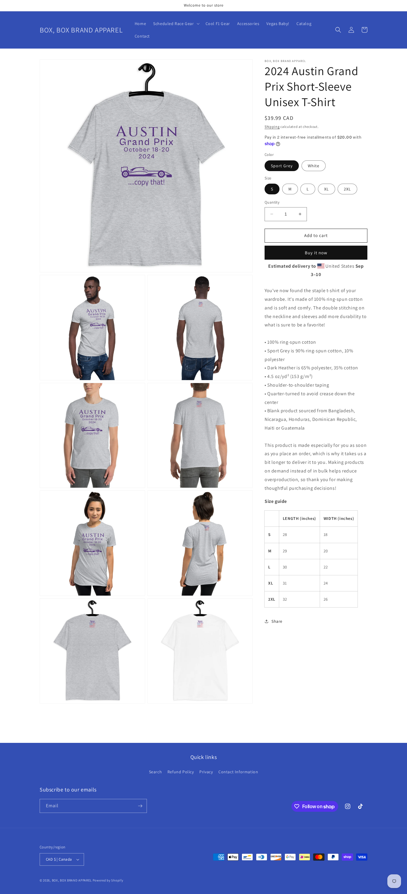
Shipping (272, 126)
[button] (176, 23)
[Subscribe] (140, 806)
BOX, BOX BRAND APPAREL (72, 880)
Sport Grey (282, 165)
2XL (347, 189)
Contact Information (238, 771)
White (313, 165)
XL (326, 189)
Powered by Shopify (108, 880)
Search (155, 771)
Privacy (206, 771)
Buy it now (316, 252)
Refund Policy (180, 771)
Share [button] (276, 621)
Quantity (272, 202)
